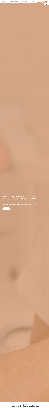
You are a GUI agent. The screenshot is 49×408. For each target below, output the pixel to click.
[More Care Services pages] (19, 1)
